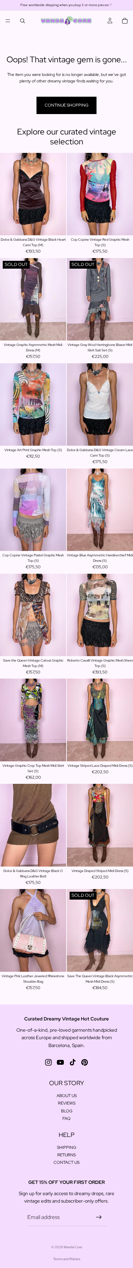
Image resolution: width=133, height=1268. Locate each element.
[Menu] (8, 21)
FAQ (66, 1118)
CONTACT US (66, 1163)
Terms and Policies (66, 1259)
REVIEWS (66, 1103)
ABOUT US (67, 1095)
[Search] (22, 20)
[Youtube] (60, 1062)
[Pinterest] (84, 1062)
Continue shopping (66, 105)
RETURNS (66, 1155)
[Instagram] (48, 1062)
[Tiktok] (73, 1062)
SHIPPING (66, 1147)
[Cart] (124, 20)
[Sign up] (99, 1217)
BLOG (66, 1111)
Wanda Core (73, 1247)
